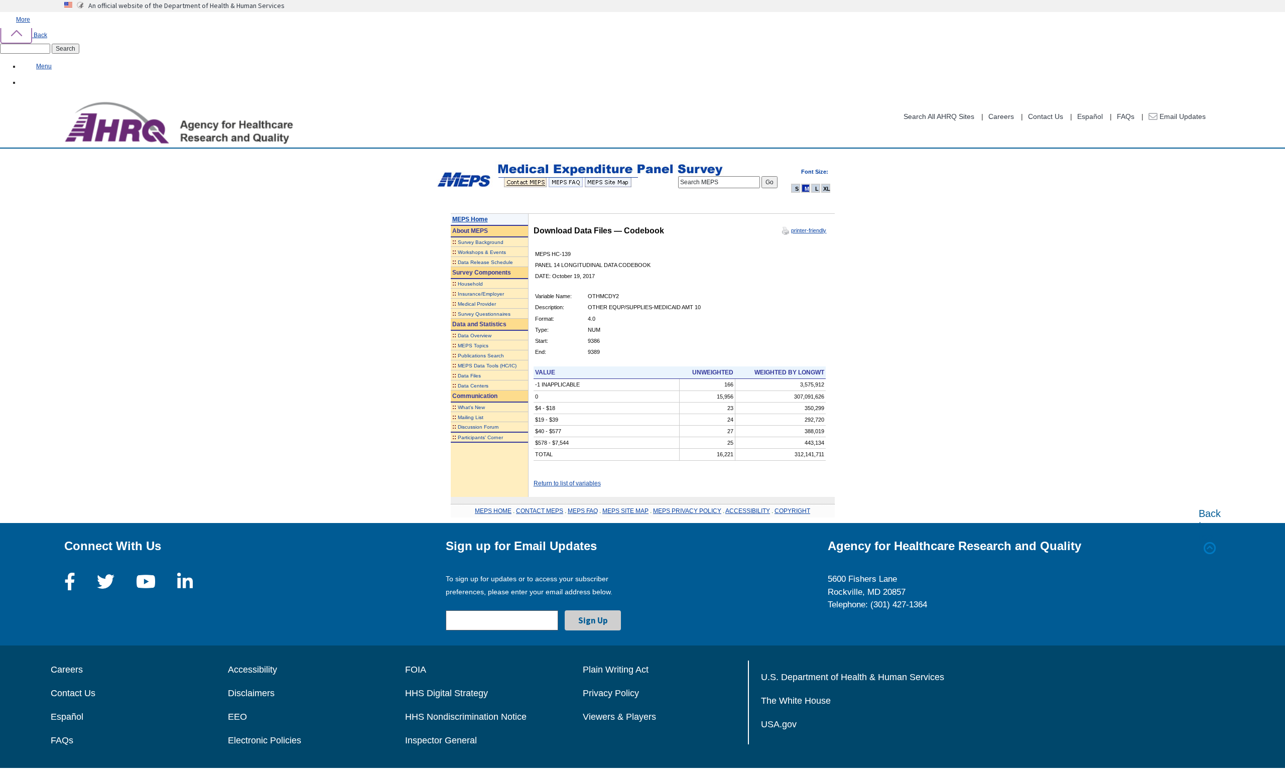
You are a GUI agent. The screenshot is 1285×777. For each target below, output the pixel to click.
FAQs (1125, 116)
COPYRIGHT (792, 510)
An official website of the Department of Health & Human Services (186, 5)
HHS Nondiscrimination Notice (466, 717)
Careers (1001, 116)
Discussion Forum (478, 427)
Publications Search (481, 355)
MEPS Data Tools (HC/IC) (487, 365)
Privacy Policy (611, 693)
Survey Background (480, 242)
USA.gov (779, 724)
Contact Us (1045, 116)
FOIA (415, 670)
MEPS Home (470, 219)
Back (39, 35)
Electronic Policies (264, 740)
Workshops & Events (482, 252)
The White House (796, 701)
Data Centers (473, 385)
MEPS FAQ (583, 510)
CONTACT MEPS (539, 510)
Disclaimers (251, 693)
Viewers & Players (619, 717)
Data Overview (474, 335)
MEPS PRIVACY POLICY (687, 510)
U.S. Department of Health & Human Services (852, 677)
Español (1090, 116)
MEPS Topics (473, 345)
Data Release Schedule (485, 262)
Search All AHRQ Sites (939, 116)
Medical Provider (477, 304)
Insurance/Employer (481, 294)
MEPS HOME (493, 510)
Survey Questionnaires (484, 314)
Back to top (1210, 525)
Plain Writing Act (616, 670)
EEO (237, 717)
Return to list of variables (567, 483)
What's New (471, 407)
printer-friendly (808, 230)
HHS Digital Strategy (446, 693)
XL (826, 189)
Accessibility (252, 670)
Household (470, 284)
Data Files (469, 375)
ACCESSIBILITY (747, 510)
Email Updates (1182, 116)
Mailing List (470, 417)
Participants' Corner (480, 437)
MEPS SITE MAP (625, 510)
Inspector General (441, 740)
